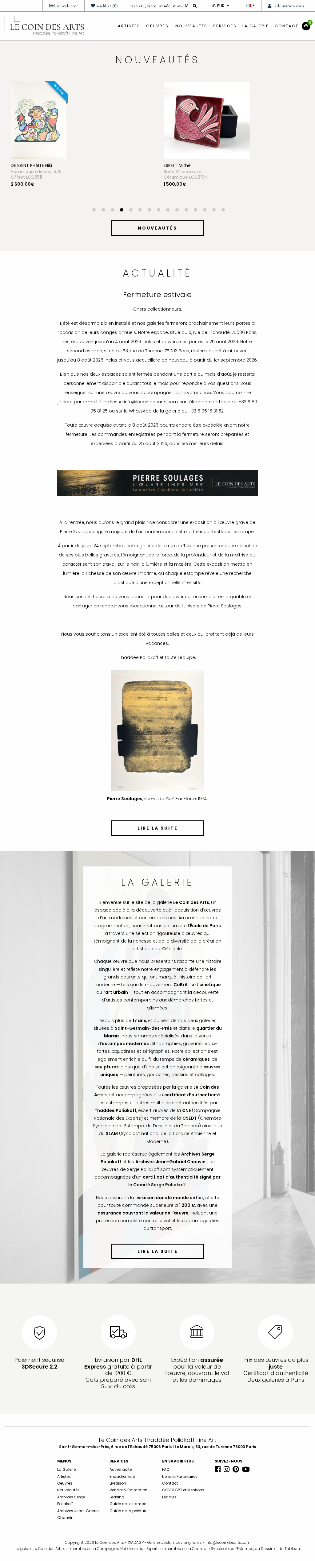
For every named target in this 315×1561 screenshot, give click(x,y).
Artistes (64, 1476)
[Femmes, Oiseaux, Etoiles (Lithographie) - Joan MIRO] (191, 120)
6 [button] (140, 210)
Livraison (118, 1483)
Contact (286, 26)
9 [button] (167, 210)
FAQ (165, 1469)
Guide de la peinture (128, 1510)
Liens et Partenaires (179, 1476)
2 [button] (103, 210)
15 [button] (223, 210)
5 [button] (130, 210)
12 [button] (195, 210)
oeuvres (157, 26)
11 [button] (186, 210)
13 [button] (204, 210)
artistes (129, 26)
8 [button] (158, 210)
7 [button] (149, 210)
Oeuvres (64, 1483)
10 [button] (177, 210)
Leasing (117, 1497)
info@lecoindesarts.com (227, 1542)
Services (225, 26)
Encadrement (122, 1476)
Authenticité (121, 1469)
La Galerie (255, 26)
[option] (81, 145)
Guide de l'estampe (128, 1503)
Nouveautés (191, 26)
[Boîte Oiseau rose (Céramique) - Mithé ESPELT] (54, 120)
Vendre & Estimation (128, 1490)
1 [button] (94, 210)
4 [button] (121, 210)
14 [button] (213, 210)
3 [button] (112, 210)
